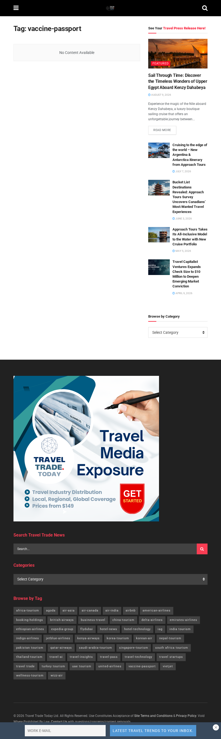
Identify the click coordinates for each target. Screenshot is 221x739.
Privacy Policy (186, 716)
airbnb (131, 610)
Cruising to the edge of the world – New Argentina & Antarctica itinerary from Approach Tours (189, 155)
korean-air (144, 638)
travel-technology (138, 657)
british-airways (62, 620)
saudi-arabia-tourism (95, 647)
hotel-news (108, 629)
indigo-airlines (27, 638)
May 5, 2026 (183, 250)
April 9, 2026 (183, 293)
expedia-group (62, 629)
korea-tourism (118, 638)
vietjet (168, 666)
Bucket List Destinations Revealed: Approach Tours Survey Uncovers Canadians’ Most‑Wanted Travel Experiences (189, 197)
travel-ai (56, 657)
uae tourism (81, 666)
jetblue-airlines (58, 638)
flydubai (86, 629)
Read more (164, 129)
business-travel (93, 620)
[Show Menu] (16, 8)
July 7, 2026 (183, 171)
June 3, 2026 (183, 218)
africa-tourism (27, 610)
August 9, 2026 (161, 94)
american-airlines (157, 610)
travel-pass (109, 657)
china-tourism (123, 620)
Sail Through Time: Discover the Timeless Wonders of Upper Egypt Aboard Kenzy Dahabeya (177, 81)
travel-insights (81, 657)
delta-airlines (152, 620)
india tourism (180, 629)
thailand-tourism (29, 657)
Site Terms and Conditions (153, 716)
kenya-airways (88, 638)
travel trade (25, 666)
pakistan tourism (29, 647)
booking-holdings (29, 620)
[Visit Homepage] (110, 8)
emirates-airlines (183, 620)
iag (160, 629)
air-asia (69, 610)
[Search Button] (205, 8)
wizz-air (57, 675)
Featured (161, 63)
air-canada (90, 610)
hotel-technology (137, 629)
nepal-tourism (170, 638)
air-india (112, 610)
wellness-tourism (30, 675)
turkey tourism (53, 666)
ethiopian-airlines (30, 629)
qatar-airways (61, 647)
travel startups (171, 657)
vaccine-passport (142, 666)
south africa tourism (171, 647)
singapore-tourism (133, 647)
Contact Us (59, 722)
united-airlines (110, 666)
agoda (51, 610)
